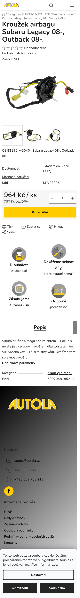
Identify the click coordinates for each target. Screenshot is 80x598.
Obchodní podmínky (18, 530)
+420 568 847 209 (28, 470)
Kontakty (10, 542)
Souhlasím (57, 588)
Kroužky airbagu (60, 373)
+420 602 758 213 (28, 479)
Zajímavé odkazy (16, 524)
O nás (8, 512)
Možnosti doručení (15, 177)
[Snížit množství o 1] (52, 198)
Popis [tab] (40, 327)
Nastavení (38, 575)
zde (54, 564)
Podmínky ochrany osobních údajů (29, 536)
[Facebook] (9, 491)
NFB (17, 59)
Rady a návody (14, 518)
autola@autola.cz (27, 460)
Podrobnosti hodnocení (19, 53)
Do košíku (40, 212)
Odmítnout (20, 588)
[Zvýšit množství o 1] (73, 198)
